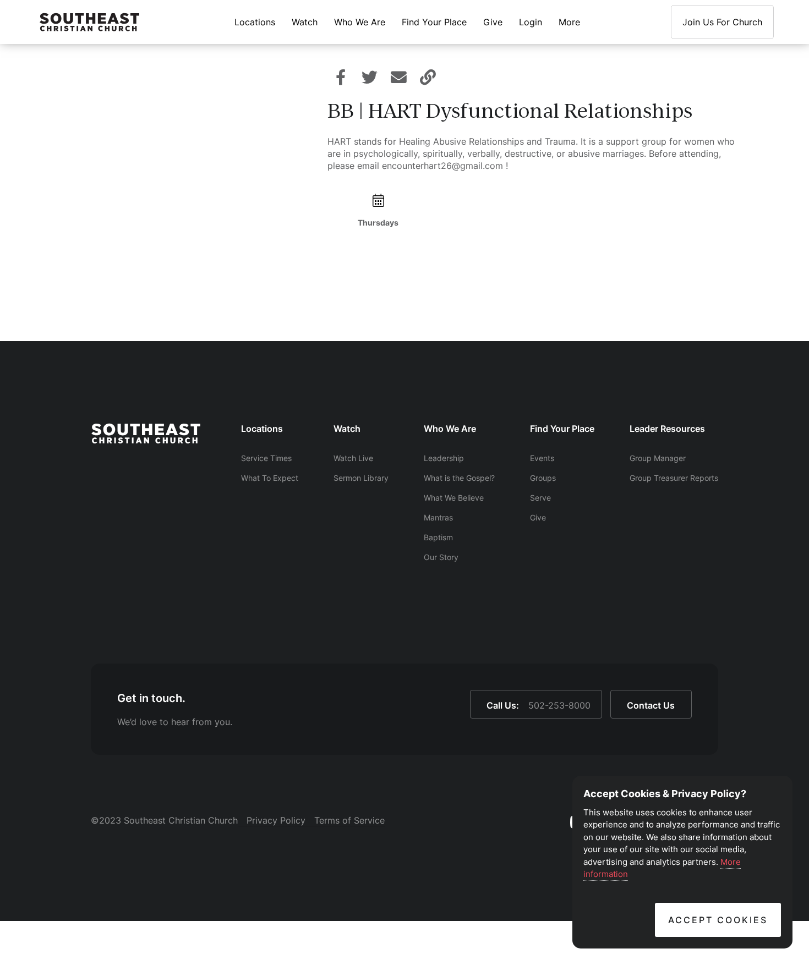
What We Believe (454, 497)
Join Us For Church (722, 22)
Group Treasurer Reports (674, 477)
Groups (543, 477)
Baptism (438, 537)
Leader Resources (667, 428)
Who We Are (359, 22)
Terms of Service (349, 820)
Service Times (266, 458)
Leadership (444, 458)
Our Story (441, 557)
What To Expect (269, 477)
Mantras (438, 517)
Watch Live (353, 458)
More (569, 22)
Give (492, 22)
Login (530, 22)
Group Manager (658, 458)
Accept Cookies (718, 919)
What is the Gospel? (459, 477)
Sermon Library (361, 477)
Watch (305, 22)
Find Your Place (434, 22)
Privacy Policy (276, 820)
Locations (254, 22)
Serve (540, 497)
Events (542, 458)
